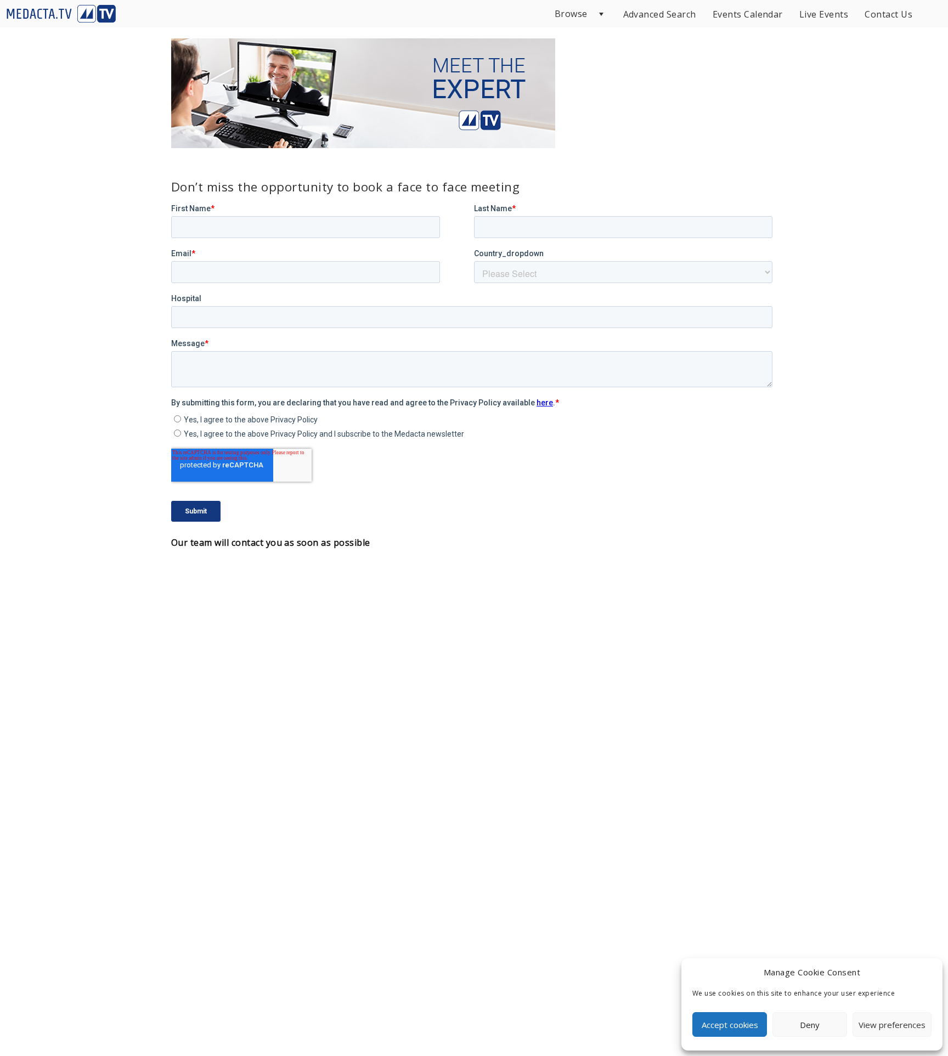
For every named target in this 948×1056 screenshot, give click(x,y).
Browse (571, 14)
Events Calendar (748, 14)
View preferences (892, 1024)
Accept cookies (730, 1024)
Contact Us (888, 14)
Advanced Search (659, 14)
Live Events (823, 14)
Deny (810, 1024)
